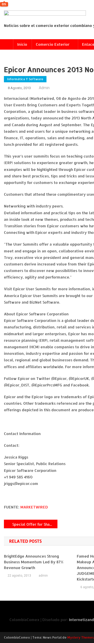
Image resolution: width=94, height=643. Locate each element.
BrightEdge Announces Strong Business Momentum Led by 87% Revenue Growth (33, 562)
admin (44, 88)
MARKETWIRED (34, 507)
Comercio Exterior (52, 44)
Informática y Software (25, 79)
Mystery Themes (80, 637)
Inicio (22, 44)
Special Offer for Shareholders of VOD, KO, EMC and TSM (34, 524)
